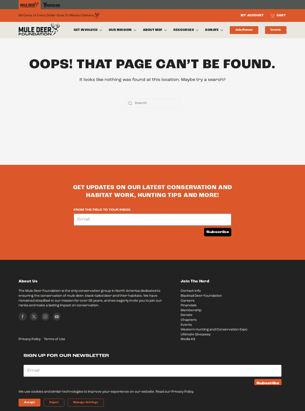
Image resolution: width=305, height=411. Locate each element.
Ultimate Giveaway (196, 334)
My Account (252, 15)
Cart (281, 15)
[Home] (29, 5)
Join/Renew (244, 29)
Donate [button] (212, 30)
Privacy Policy (30, 339)
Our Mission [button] (120, 30)
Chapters (188, 320)
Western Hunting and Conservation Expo (214, 329)
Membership (191, 310)
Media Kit (188, 339)
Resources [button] (183, 30)
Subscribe (217, 232)
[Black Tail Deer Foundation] (52, 4)
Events (276, 29)
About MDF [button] (153, 30)
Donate (186, 315)
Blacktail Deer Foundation (201, 296)
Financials (188, 305)
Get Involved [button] (86, 30)
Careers (187, 301)
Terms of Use (54, 339)
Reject (54, 402)
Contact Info (191, 291)
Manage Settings (85, 402)
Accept (29, 402)
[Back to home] (39, 30)
